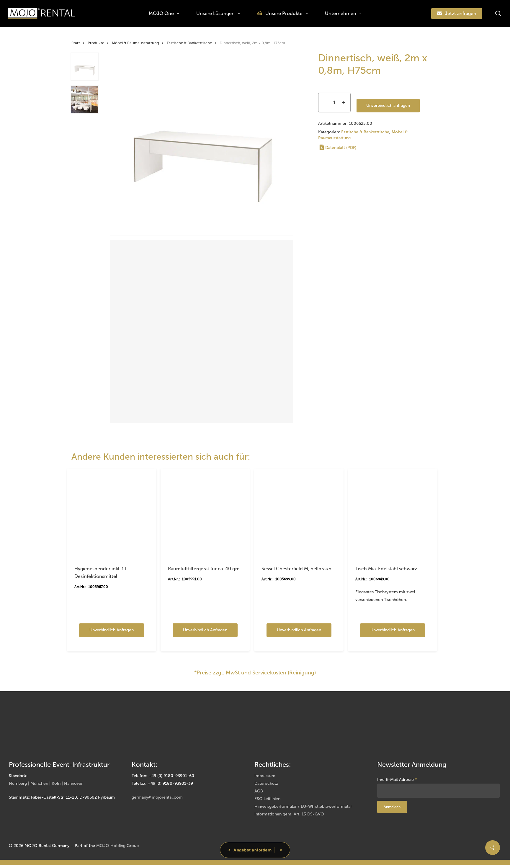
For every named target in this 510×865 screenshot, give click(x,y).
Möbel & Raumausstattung (135, 43)
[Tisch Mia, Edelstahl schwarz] (392, 513)
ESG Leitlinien (267, 798)
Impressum (264, 775)
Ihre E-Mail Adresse (397, 779)
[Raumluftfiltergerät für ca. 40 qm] (205, 513)
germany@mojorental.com (157, 797)
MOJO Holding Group (117, 845)
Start (75, 43)
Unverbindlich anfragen (388, 105)
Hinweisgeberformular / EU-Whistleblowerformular (303, 806)
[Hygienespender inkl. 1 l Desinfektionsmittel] (111, 513)
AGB (258, 791)
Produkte (96, 43)
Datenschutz (266, 783)
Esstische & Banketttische (189, 43)
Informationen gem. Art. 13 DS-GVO (289, 814)
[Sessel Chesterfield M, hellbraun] (298, 513)
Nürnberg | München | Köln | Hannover (46, 783)
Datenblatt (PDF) (340, 147)
